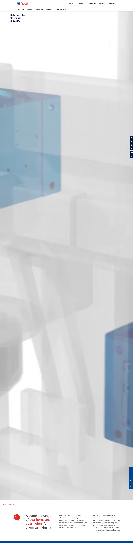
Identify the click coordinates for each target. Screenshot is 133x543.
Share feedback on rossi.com (131, 477)
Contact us (71, 3)
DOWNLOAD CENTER (61, 9)
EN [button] (102, 3)
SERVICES (48, 9)
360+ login (112, 3)
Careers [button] (80, 3)
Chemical (11, 504)
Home (4, 504)
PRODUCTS (20, 9)
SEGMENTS (30, 9)
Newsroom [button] (91, 3)
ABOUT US (39, 9)
